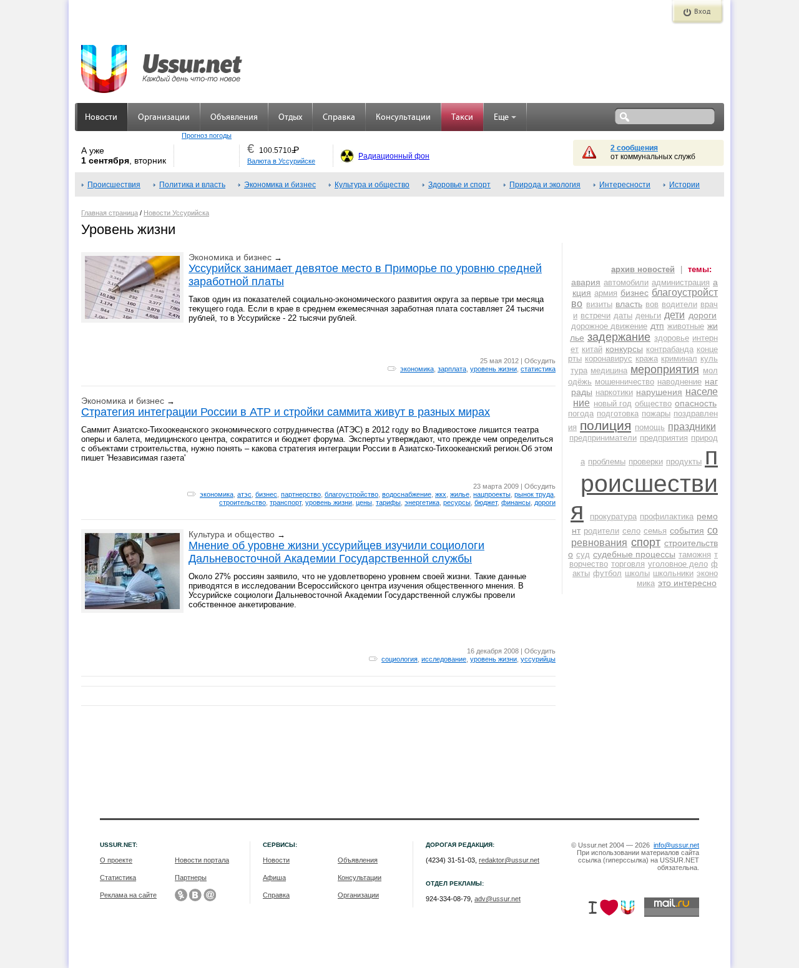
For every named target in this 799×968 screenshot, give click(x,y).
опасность (696, 403)
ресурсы (457, 502)
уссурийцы (538, 659)
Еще (501, 117)
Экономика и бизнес (280, 184)
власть (628, 304)
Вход (702, 12)
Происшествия (113, 184)
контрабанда (670, 349)
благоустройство (351, 494)
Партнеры (191, 877)
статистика (538, 369)
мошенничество (624, 381)
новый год (613, 403)
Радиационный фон (393, 156)
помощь (650, 427)
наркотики (614, 392)
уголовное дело (678, 564)
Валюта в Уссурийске (281, 161)
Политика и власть (192, 184)
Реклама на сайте (128, 895)
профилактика (667, 516)
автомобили (626, 282)
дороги (545, 502)
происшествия (644, 483)
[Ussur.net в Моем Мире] (209, 895)
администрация (681, 282)
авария (585, 282)
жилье (459, 494)
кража (646, 358)
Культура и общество (372, 184)
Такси (462, 117)
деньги (648, 315)
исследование (443, 659)
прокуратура (613, 516)
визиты (599, 304)
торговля (628, 564)
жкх (440, 494)
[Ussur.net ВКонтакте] (195, 895)
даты (623, 315)
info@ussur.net (676, 845)
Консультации (403, 117)
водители (679, 304)
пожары (656, 413)
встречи (595, 315)
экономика (417, 369)
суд (583, 554)
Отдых (290, 117)
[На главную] (162, 62)
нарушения (659, 392)
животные (685, 326)
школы (637, 573)
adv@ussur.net (497, 898)
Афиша (274, 877)
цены (364, 502)
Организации (164, 117)
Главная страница (109, 213)
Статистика (118, 877)
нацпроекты (492, 494)
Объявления (234, 117)
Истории (684, 184)
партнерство (301, 494)
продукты (684, 461)
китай (592, 349)
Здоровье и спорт (459, 184)
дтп (657, 326)
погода (581, 413)
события (687, 530)
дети (674, 315)
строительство (242, 502)
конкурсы (624, 349)
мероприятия (664, 369)
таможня (695, 554)
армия (605, 293)
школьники (673, 573)
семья (655, 530)
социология (399, 659)
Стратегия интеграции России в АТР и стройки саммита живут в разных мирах (285, 412)
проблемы (606, 461)
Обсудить (540, 360)
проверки (646, 461)
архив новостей (643, 269)
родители (601, 530)
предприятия (664, 437)
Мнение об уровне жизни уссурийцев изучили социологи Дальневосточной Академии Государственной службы (336, 552)
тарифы (388, 502)
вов (652, 304)
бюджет (486, 502)
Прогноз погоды (207, 135)
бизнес (266, 494)
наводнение (679, 381)
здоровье (671, 338)
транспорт (285, 502)
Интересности (624, 184)
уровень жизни (493, 369)
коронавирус (608, 358)
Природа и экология (545, 184)
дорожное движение (609, 326)
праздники (692, 426)
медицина (609, 370)
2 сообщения (634, 148)
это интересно (687, 583)
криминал (679, 358)
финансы (516, 502)
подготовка (618, 413)
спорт (645, 542)
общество (653, 403)
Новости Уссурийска (176, 213)
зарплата (452, 369)
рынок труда (534, 494)
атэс (244, 494)
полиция (605, 425)
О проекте (116, 860)
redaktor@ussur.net (509, 860)
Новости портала (202, 860)
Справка (339, 117)
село (631, 530)
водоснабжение (406, 494)
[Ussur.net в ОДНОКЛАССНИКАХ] (181, 895)
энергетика (421, 502)
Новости (101, 117)
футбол (607, 573)
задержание (618, 337)
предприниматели (603, 437)
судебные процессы (634, 554)
